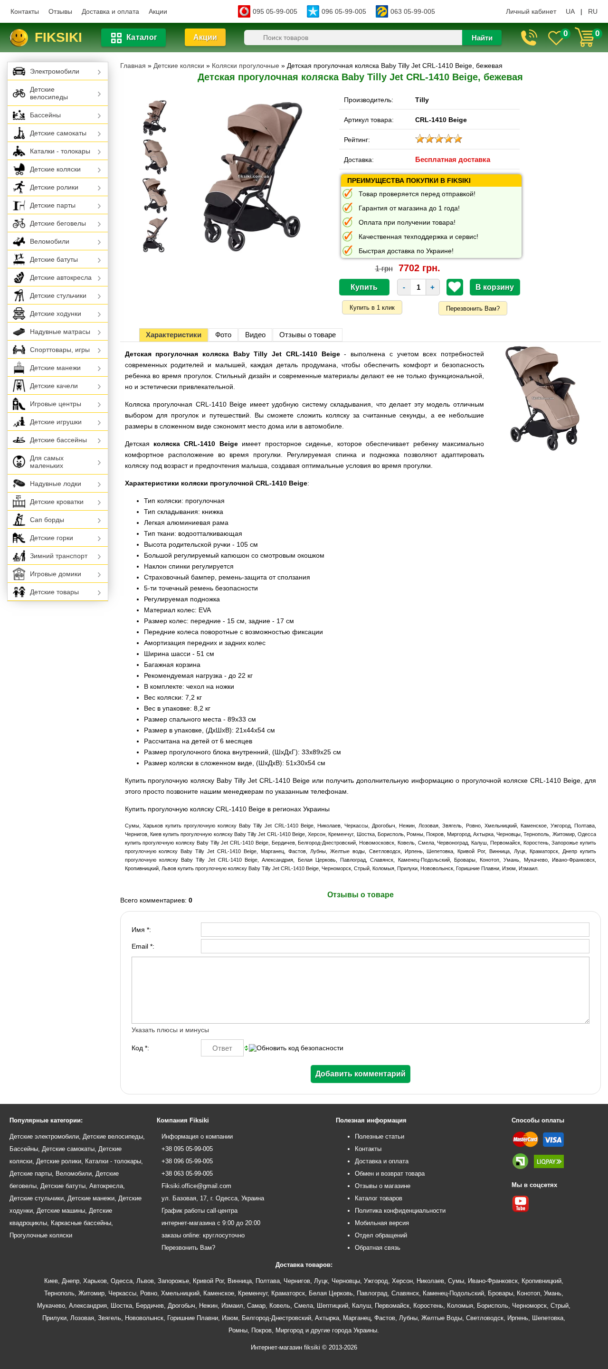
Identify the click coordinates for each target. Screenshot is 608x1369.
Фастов (384, 1317)
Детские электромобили (44, 1136)
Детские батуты (54, 259)
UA (570, 11)
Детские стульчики (58, 295)
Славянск (405, 1293)
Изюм (230, 1317)
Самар (256, 1305)
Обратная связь (377, 1247)
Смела (303, 1305)
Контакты (24, 11)
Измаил (232, 1305)
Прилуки (54, 1317)
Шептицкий (332, 1305)
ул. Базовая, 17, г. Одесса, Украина (213, 1198)
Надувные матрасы (60, 331)
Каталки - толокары (60, 151)
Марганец (356, 1317)
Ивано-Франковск (493, 1280)
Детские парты (53, 205)
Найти (482, 38)
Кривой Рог (208, 1280)
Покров (261, 1330)
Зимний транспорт (58, 556)
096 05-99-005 (344, 11)
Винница (240, 1280)
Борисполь (492, 1305)
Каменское (218, 1293)
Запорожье (173, 1280)
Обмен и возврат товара (390, 1173)
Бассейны (45, 115)
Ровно (148, 1293)
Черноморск (529, 1305)
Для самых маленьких (47, 461)
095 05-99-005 (275, 11)
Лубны (408, 1317)
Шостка (121, 1305)
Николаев (430, 1280)
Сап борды (47, 519)
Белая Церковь (331, 1293)
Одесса (122, 1280)
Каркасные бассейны (81, 1222)
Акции (158, 11)
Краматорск (288, 1293)
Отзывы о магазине (382, 1185)
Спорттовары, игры (60, 349)
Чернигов (297, 1280)
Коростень (428, 1305)
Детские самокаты (58, 133)
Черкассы (122, 1293)
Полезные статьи (379, 1136)
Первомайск (392, 1305)
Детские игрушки (56, 422)
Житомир (91, 1293)
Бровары (500, 1293)
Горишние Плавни (192, 1317)
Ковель (279, 1305)
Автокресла (106, 1185)
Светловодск (485, 1317)
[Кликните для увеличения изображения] (253, 176)
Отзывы (60, 11)
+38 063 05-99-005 (187, 1173)
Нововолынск (144, 1317)
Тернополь (59, 1293)
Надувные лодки (55, 483)
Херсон (402, 1280)
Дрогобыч (181, 1305)
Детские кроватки (57, 501)
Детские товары (54, 592)
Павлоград (372, 1293)
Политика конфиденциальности (400, 1210)
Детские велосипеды (49, 93)
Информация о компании (197, 1136)
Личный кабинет (531, 11)
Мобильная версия (382, 1222)
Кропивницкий (541, 1280)
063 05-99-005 (412, 11)
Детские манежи (55, 367)
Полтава (268, 1280)
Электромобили (54, 71)
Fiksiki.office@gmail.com (196, 1185)
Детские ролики (54, 187)
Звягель (109, 1317)
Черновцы (346, 1280)
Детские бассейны (58, 440)
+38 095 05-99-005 (187, 1148)
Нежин (208, 1305)
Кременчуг (252, 1293)
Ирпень (517, 1317)
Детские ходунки (55, 313)
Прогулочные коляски (41, 1235)
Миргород (290, 1330)
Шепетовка (547, 1317)
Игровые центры (55, 404)
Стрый (560, 1305)
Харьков (95, 1280)
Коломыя (460, 1305)
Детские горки (51, 538)
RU (593, 11)
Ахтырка (327, 1317)
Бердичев (150, 1305)
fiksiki (58, 37)
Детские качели (54, 386)
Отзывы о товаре (307, 335)
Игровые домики (55, 574)
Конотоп (528, 1293)
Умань (552, 1293)
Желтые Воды (441, 1317)
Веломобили (49, 241)
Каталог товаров (378, 1198)
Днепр (70, 1280)
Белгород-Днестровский (276, 1317)
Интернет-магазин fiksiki (285, 1347)
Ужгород (376, 1280)
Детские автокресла (61, 277)
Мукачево (51, 1305)
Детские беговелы (58, 223)
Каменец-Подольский (453, 1293)
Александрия (88, 1305)
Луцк (321, 1280)
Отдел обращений (381, 1235)
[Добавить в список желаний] (454, 287)
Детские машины (61, 1210)
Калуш (361, 1305)
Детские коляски (55, 169)
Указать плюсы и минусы (170, 1030)
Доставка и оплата (110, 11)
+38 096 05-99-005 (187, 1161)
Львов (145, 1280)
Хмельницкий (180, 1293)
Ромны (237, 1330)
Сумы (456, 1280)
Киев (51, 1280)
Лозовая (82, 1317)
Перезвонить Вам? (473, 308)
